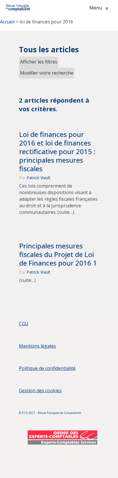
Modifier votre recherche (46, 73)
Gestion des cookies (40, 390)
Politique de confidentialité (47, 368)
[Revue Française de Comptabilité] (18, 8)
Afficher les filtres (38, 62)
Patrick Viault (38, 177)
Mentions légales (37, 346)
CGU (23, 323)
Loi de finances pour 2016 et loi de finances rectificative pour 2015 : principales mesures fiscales (57, 151)
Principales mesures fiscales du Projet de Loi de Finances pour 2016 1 (58, 254)
